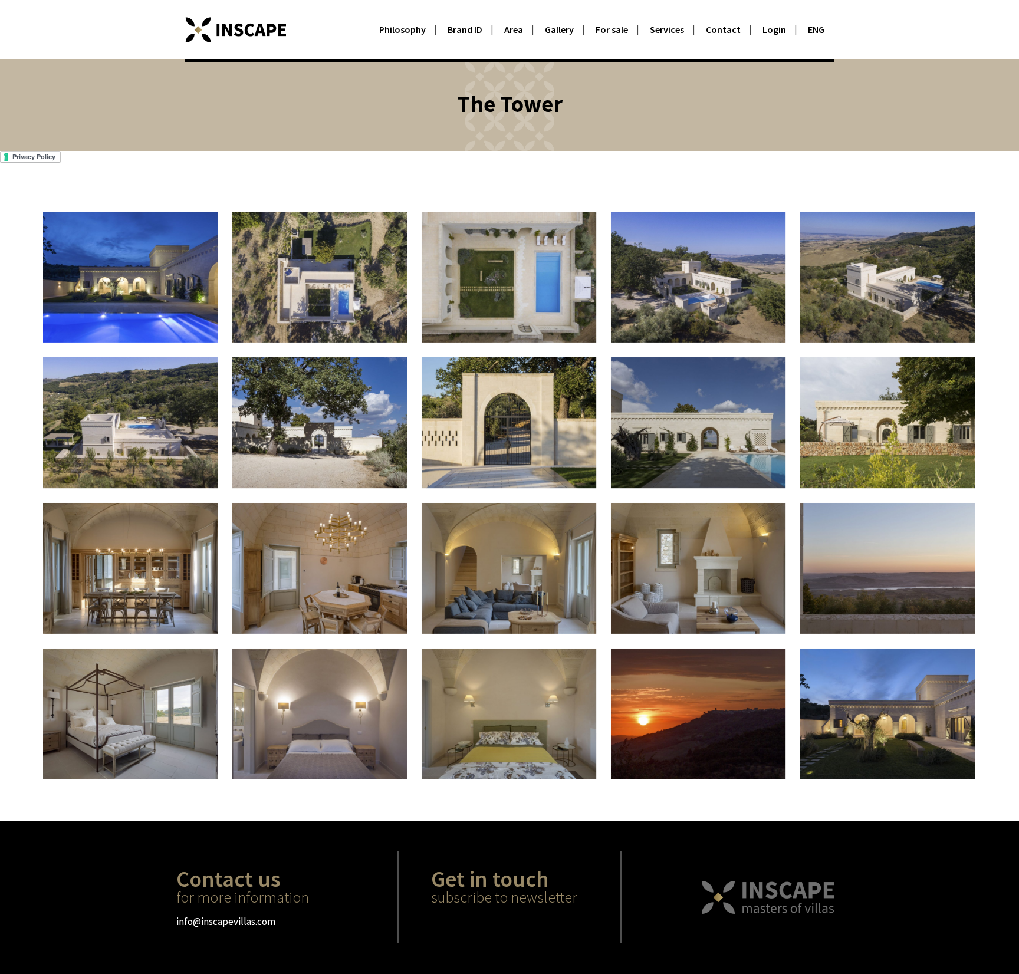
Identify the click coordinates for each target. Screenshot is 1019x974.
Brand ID (465, 29)
